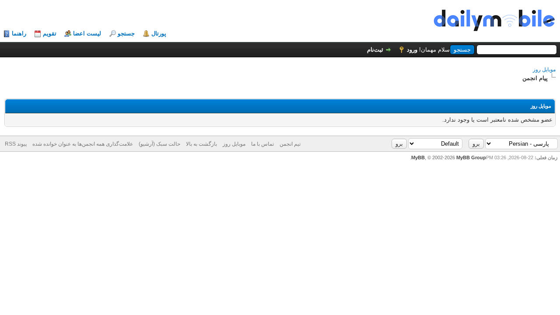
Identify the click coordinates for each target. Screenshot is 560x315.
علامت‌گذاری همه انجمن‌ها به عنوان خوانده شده (82, 144)
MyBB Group (471, 157)
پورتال (158, 33)
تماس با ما (262, 144)
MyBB (418, 157)
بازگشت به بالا (201, 144)
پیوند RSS (16, 144)
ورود (412, 49)
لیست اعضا (87, 33)
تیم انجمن (290, 144)
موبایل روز (544, 69)
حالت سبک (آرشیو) (159, 144)
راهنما (19, 33)
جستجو (126, 33)
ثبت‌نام (375, 49)
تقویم (49, 33)
